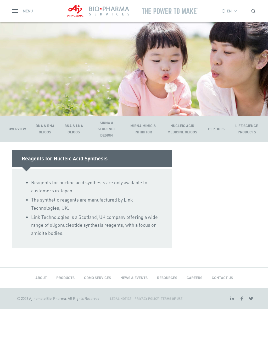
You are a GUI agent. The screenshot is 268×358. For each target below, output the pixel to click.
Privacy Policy (147, 299)
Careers (194, 277)
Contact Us (222, 277)
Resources (167, 277)
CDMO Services (97, 277)
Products (65, 277)
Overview (17, 129)
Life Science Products (246, 128)
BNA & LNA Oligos (73, 128)
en (229, 11)
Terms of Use (171, 299)
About (41, 277)
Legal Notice (121, 299)
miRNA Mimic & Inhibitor (143, 128)
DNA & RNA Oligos (45, 128)
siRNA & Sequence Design (107, 129)
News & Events (134, 277)
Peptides (216, 129)
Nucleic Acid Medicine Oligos (182, 128)
